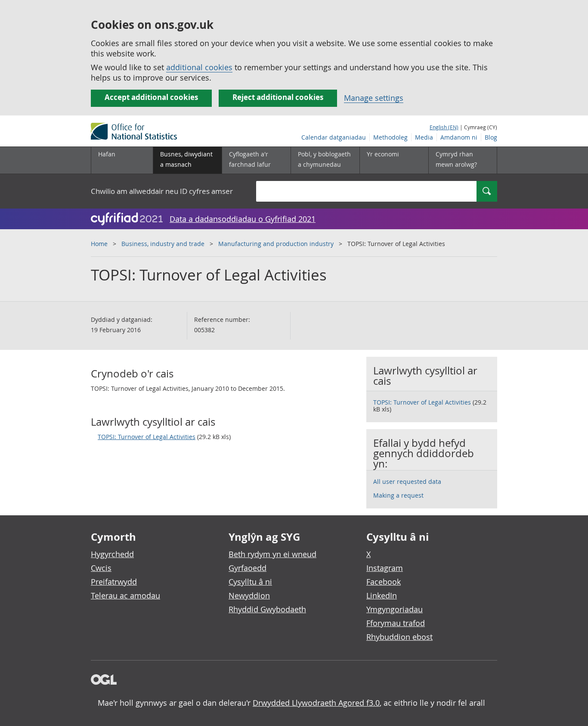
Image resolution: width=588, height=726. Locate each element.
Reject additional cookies (277, 97)
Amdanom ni (458, 137)
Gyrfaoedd (247, 568)
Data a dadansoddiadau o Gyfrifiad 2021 (243, 219)
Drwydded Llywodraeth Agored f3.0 (316, 703)
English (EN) (444, 127)
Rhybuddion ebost (399, 637)
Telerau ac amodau (125, 595)
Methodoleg (390, 137)
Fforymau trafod (395, 623)
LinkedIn (381, 595)
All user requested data (407, 481)
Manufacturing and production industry (276, 244)
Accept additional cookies (151, 97)
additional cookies (199, 67)
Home (99, 244)
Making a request (398, 495)
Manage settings (373, 98)
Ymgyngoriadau (394, 609)
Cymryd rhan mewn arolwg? (456, 159)
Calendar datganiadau (333, 137)
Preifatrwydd (114, 581)
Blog (491, 137)
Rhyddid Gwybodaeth (267, 609)
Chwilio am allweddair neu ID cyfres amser (162, 191)
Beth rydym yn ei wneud (272, 554)
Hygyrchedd (112, 554)
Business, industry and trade (162, 244)
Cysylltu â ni (250, 581)
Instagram (384, 568)
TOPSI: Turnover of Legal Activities (146, 437)
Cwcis (101, 568)
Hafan (106, 154)
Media (424, 137)
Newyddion (249, 595)
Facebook (383, 581)
